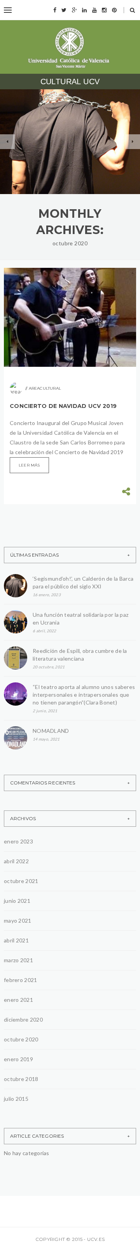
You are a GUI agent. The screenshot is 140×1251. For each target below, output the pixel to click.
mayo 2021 (18, 920)
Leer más (29, 465)
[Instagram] (104, 10)
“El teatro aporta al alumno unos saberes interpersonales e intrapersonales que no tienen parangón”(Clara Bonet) (84, 695)
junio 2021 (17, 900)
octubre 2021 (21, 881)
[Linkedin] (84, 10)
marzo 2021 (18, 960)
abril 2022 (16, 861)
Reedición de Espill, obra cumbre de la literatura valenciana (80, 654)
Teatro (34, 131)
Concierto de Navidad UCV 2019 (63, 406)
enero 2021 (18, 999)
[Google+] (74, 10)
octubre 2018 (21, 1079)
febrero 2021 (20, 980)
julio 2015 (16, 1098)
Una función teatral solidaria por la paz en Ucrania (80, 618)
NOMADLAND (51, 730)
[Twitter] (63, 10)
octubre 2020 (21, 1039)
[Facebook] (54, 10)
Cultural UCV (70, 81)
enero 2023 (18, 841)
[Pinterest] (114, 10)
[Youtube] (94, 10)
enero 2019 (18, 1059)
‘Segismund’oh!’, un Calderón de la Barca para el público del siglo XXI (83, 582)
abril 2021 (16, 940)
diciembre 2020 (23, 1019)
